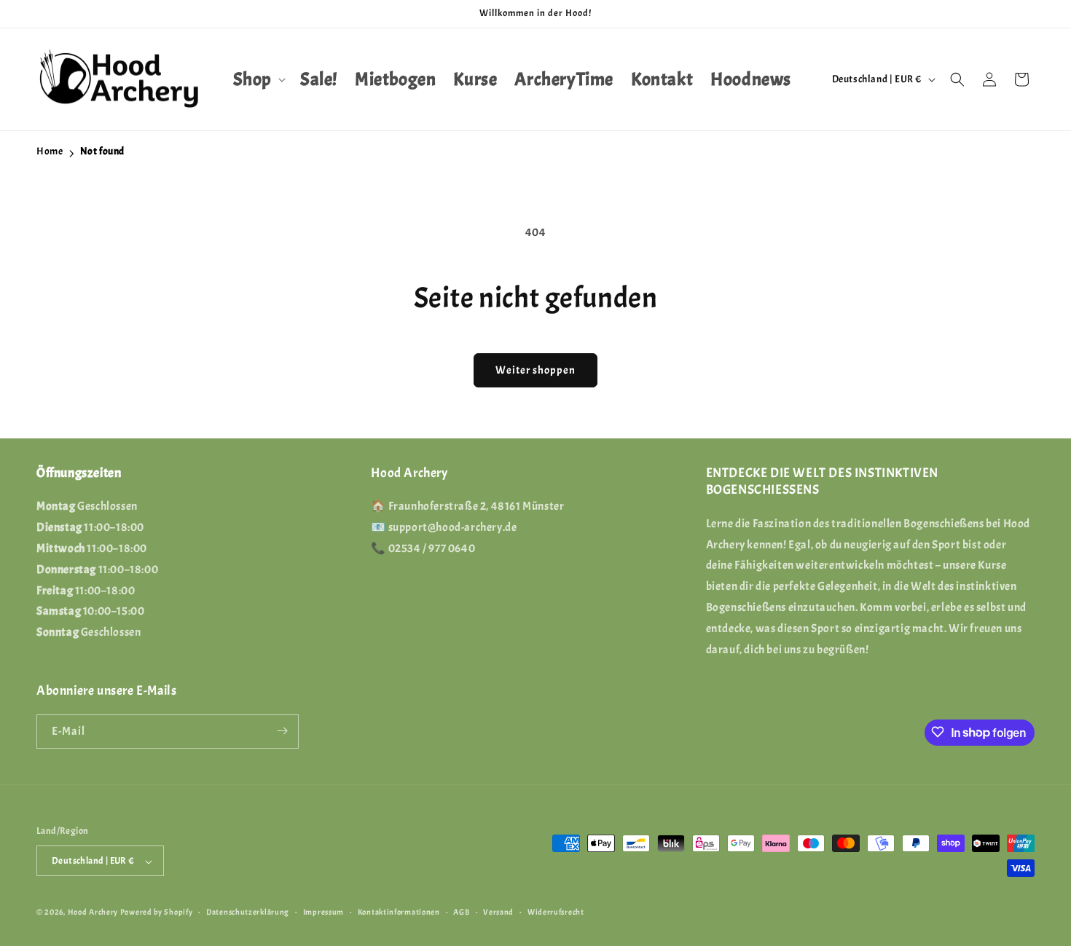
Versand (498, 912)
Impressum (323, 912)
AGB (461, 912)
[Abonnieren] (282, 731)
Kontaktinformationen (399, 912)
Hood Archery (93, 912)
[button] (257, 79)
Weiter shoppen (535, 370)
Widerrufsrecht (555, 912)
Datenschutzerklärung (247, 912)
